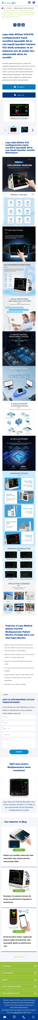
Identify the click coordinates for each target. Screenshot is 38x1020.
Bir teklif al (20, 87)
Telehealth (8, 973)
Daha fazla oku (19, 957)
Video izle (20, 95)
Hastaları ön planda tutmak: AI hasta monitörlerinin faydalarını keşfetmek (17, 899)
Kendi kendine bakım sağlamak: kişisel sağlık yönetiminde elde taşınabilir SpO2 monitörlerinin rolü (17, 941)
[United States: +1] (5, 729)
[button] (33, 130)
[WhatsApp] (14, 1017)
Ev (4, 8)
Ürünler (9, 8)
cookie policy (17, 1012)
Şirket (5, 980)
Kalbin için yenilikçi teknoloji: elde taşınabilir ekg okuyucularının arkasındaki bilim (18, 858)
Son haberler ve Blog (15, 822)
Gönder (19, 752)
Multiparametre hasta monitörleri (24, 8)
